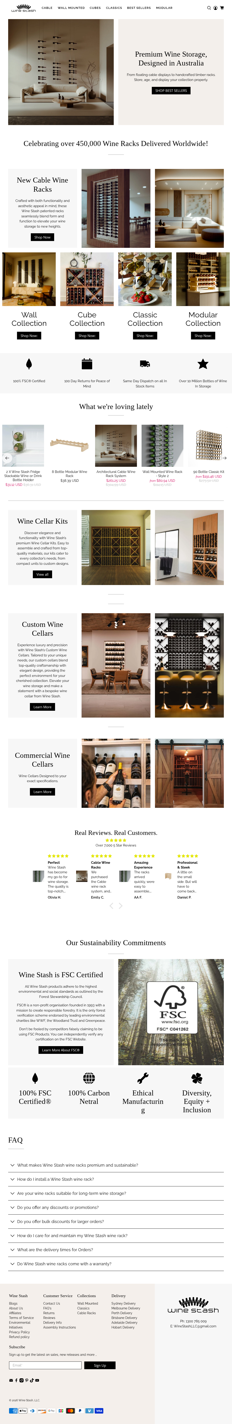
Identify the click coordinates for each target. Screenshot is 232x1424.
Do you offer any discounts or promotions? (58, 1207)
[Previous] (7, 458)
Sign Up (100, 1365)
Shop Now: (29, 335)
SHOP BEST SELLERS (171, 90)
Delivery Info (52, 1322)
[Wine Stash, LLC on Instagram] (21, 1381)
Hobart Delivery (123, 1327)
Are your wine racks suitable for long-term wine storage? (71, 1193)
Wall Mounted (71, 8)
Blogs (13, 1303)
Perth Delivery (121, 1313)
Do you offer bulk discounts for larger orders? (60, 1221)
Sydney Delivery (123, 1303)
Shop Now (42, 237)
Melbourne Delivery (125, 1308)
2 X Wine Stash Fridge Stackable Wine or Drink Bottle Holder (23, 476)
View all (42, 574)
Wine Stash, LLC (29, 1400)
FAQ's (47, 1308)
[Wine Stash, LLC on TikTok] (32, 1381)
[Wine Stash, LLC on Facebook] (16, 1381)
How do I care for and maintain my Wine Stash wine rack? (72, 1235)
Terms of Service (21, 1318)
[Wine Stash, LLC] (24, 8)
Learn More (42, 707)
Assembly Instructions (59, 1327)
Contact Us (51, 1303)
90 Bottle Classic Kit (208, 472)
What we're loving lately (116, 406)
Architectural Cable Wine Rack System (116, 474)
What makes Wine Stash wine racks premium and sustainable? (77, 1165)
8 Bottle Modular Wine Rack (69, 474)
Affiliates (15, 1313)
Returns (49, 1313)
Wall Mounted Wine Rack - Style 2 (162, 474)
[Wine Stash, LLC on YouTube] (37, 1381)
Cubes (95, 8)
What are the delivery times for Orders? (55, 1249)
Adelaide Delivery (124, 1322)
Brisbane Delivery (124, 1318)
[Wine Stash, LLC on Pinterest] (27, 1381)
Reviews (49, 1318)
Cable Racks (86, 1313)
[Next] (225, 458)
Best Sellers (139, 8)
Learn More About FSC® (61, 1050)
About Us (16, 1308)
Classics (114, 8)
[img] (116, 840)
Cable (47, 8)
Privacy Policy (19, 1332)
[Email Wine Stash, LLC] (11, 1381)
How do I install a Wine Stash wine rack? (55, 1179)
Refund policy (19, 1337)
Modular (164, 8)
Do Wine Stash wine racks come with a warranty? (64, 1263)
